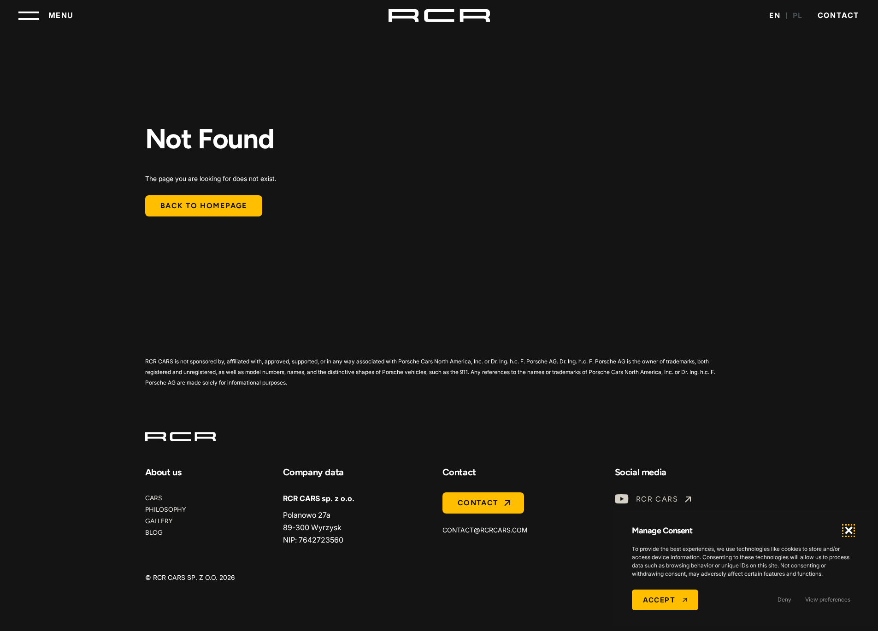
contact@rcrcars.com (485, 530)
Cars (153, 498)
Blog (154, 533)
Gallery (158, 521)
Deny (784, 599)
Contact (839, 15)
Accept (659, 600)
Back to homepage (203, 205)
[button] (848, 530)
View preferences (827, 599)
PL (798, 15)
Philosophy (165, 510)
